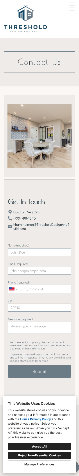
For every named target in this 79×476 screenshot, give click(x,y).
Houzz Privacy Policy (35, 419)
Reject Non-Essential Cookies (39, 455)
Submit (39, 371)
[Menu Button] (72, 8)
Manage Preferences (39, 464)
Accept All (39, 446)
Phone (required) (19, 282)
